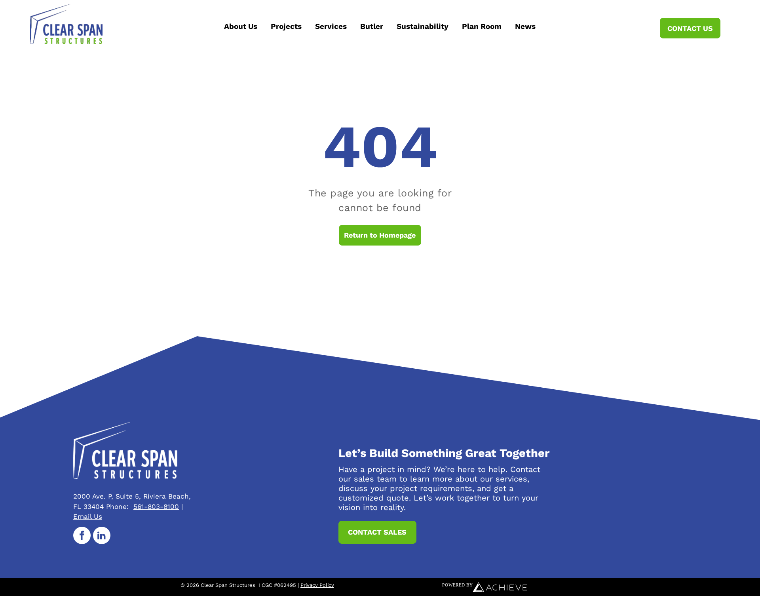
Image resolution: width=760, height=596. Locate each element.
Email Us (87, 516)
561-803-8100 (156, 506)
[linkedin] (101, 536)
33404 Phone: (106, 506)
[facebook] (82, 536)
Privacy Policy (317, 585)
